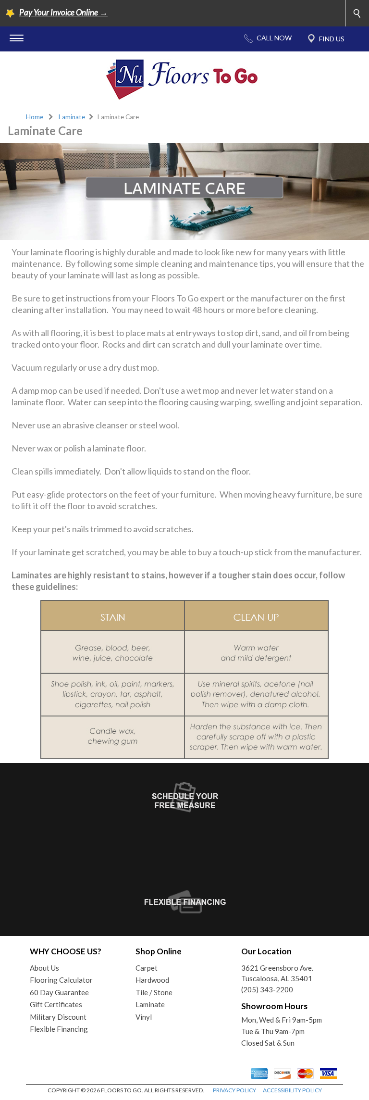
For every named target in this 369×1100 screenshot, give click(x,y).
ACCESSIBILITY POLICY (292, 1090)
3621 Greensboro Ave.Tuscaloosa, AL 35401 (277, 973)
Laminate (72, 117)
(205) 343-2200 (267, 989)
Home (34, 117)
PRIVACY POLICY (234, 1090)
